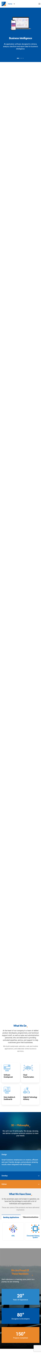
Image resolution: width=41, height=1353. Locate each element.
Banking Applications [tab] (11, 1217)
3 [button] (21, 58)
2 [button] (19, 58)
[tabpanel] (20, 1231)
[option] (20, 33)
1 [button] (18, 58)
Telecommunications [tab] (30, 1217)
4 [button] (23, 58)
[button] (39, 4)
